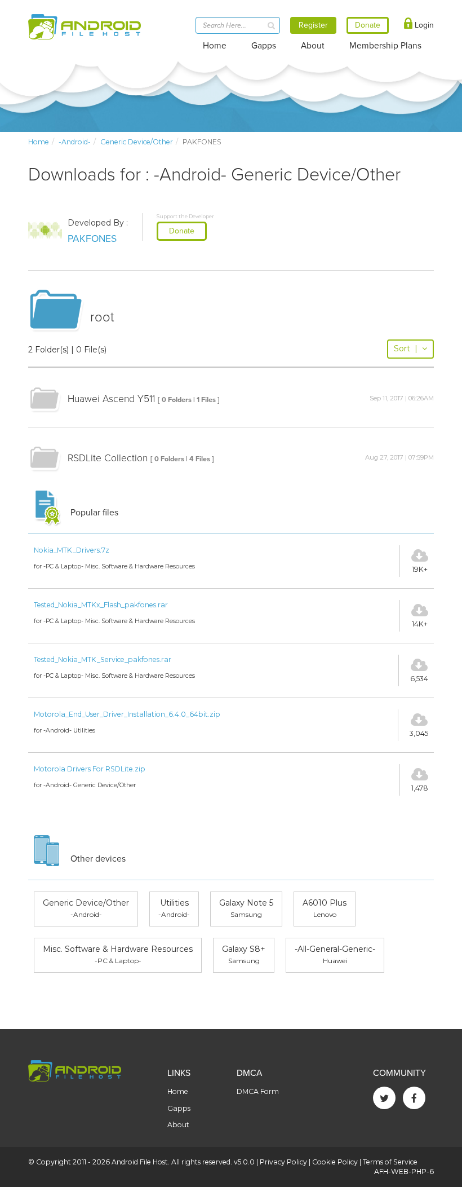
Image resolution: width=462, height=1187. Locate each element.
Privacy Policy (283, 1162)
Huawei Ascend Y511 (111, 399)
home (38, 142)
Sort (405, 348)
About (313, 46)
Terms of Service (390, 1162)
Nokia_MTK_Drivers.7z (71, 550)
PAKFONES (92, 239)
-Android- (75, 142)
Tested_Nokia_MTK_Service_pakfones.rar (102, 659)
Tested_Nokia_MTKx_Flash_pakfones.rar (101, 605)
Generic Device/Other (136, 142)
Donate (181, 231)
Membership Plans (385, 46)
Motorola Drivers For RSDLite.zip (89, 769)
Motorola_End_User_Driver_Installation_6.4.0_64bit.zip (127, 714)
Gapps (263, 46)
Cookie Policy (335, 1162)
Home (214, 46)
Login (423, 25)
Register (313, 25)
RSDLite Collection (108, 458)
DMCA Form (258, 1091)
